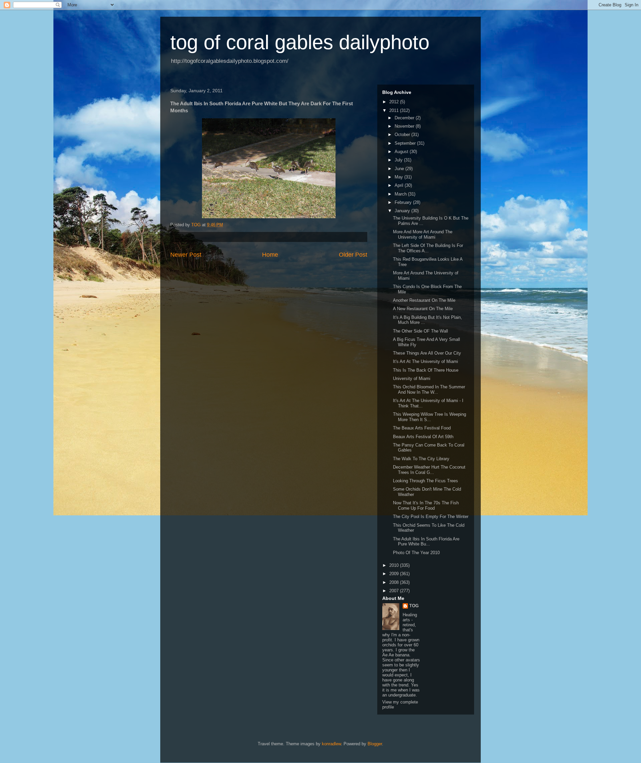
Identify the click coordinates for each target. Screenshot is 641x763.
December (405, 117)
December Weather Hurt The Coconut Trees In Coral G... (429, 470)
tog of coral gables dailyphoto (299, 42)
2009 (394, 573)
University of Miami (411, 378)
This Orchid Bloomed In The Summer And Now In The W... (429, 389)
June (400, 168)
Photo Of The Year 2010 (416, 552)
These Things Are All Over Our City (427, 353)
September (406, 143)
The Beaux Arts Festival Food (422, 427)
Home (270, 254)
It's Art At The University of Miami (425, 361)
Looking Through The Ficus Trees (425, 480)
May (399, 176)
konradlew (331, 743)
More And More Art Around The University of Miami (422, 234)
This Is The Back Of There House (425, 370)
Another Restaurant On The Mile (424, 300)
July (399, 159)
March (401, 194)
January (403, 210)
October (403, 134)
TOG (414, 605)
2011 (394, 110)
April (400, 185)
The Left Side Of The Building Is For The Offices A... (428, 248)
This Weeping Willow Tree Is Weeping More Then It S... (429, 417)
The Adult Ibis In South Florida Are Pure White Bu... (426, 541)
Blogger (375, 743)
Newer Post (185, 254)
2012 (394, 101)
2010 (394, 565)
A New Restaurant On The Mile (423, 308)
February (404, 202)
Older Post (353, 254)
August (402, 151)
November (405, 126)
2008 (394, 582)
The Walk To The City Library (421, 458)
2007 (394, 590)
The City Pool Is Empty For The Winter (430, 516)
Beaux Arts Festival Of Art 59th (423, 436)
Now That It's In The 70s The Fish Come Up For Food (426, 505)
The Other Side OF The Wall (420, 331)
